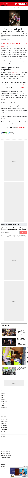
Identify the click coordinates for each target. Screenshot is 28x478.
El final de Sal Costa (8, 1)
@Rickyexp (15, 72)
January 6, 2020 (20, 88)
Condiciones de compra (6, 455)
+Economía (3, 405)
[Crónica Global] (9, 3)
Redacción (3, 46)
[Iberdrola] (20, 8)
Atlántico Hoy (4, 427)
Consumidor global (5, 429)
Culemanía (3, 423)
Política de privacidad (6, 447)
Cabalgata (18, 43)
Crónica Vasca (4, 421)
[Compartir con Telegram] (9, 133)
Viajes (2, 403)
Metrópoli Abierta (5, 419)
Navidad (7, 43)
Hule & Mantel (4, 431)
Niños (4, 43)
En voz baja (3, 411)
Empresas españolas (5, 453)
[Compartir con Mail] (11, 133)
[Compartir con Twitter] (4, 133)
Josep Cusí (14, 1)
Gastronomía (4, 407)
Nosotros (3, 439)
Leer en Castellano (4, 5)
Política (3, 393)
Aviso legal (3, 441)
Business (3, 395)
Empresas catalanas (5, 451)
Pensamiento (4, 401)
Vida (2, 397)
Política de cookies (5, 449)
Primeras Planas (4, 409)
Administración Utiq (5, 457)
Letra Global (4, 425)
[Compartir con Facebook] (2, 133)
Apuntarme (23, 232)
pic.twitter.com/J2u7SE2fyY (18, 84)
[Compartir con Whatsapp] (6, 133)
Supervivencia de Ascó (20, 1)
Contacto (3, 443)
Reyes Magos (12, 43)
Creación (3, 399)
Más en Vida (5, 325)
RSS (2, 445)
